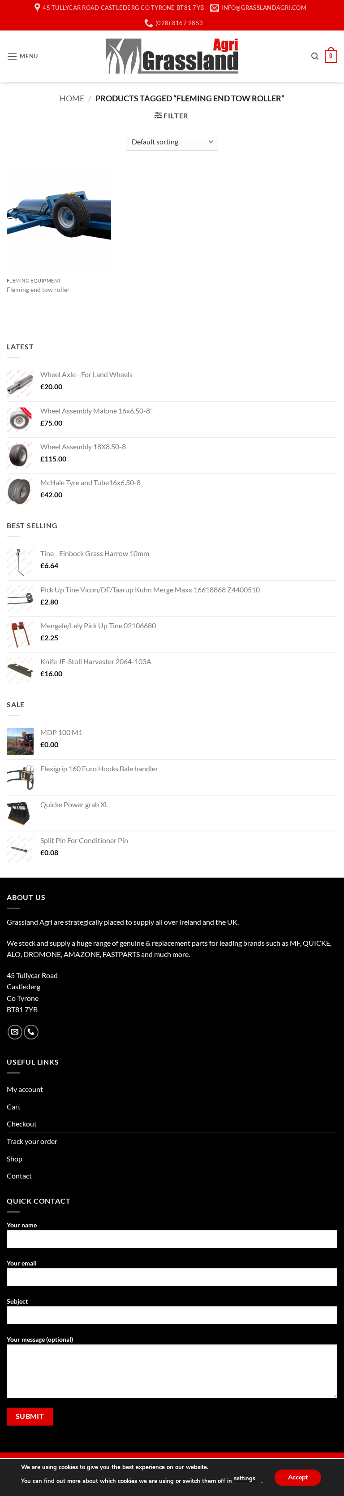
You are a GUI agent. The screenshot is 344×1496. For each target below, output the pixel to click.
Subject (17, 1301)
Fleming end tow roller (38, 289)
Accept (298, 1477)
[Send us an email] (15, 1032)
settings (244, 1478)
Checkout (22, 1123)
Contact (19, 1175)
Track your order (32, 1141)
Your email (22, 1263)
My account (25, 1089)
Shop (14, 1158)
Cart (14, 1106)
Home (72, 98)
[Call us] (31, 1032)
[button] (22, 56)
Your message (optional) (40, 1339)
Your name (22, 1225)
